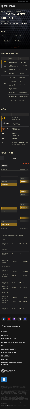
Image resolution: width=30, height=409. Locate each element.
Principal (3, 11)
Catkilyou (22, 88)
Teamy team (12, 100)
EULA (2, 345)
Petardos (12, 92)
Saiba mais (14, 47)
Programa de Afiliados (8, 339)
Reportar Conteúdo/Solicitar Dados (13, 342)
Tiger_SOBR (23, 62)
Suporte (4, 332)
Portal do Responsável (8, 352)
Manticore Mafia (13, 73)
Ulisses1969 (22, 85)
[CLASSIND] (4, 379)
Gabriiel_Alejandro (24, 96)
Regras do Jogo (6, 356)
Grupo (4, 165)
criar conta (25, 1)
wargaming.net (8, 371)
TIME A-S (12, 77)
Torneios (9, 11)
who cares (12, 70)
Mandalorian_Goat (24, 69)
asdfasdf (12, 85)
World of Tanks (8, 6)
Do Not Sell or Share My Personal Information (12, 363)
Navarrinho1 (22, 77)
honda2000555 (23, 66)
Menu (28, 6)
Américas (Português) (11, 326)
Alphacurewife (13, 66)
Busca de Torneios (17, 11)
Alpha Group (13, 62)
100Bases (22, 73)
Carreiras (4, 359)
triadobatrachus (23, 92)
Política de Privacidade (8, 349)
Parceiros (4, 335)
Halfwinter (22, 100)
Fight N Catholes (13, 89)
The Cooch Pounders (13, 81)
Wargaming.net (10, 405)
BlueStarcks (13, 96)
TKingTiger (22, 81)
